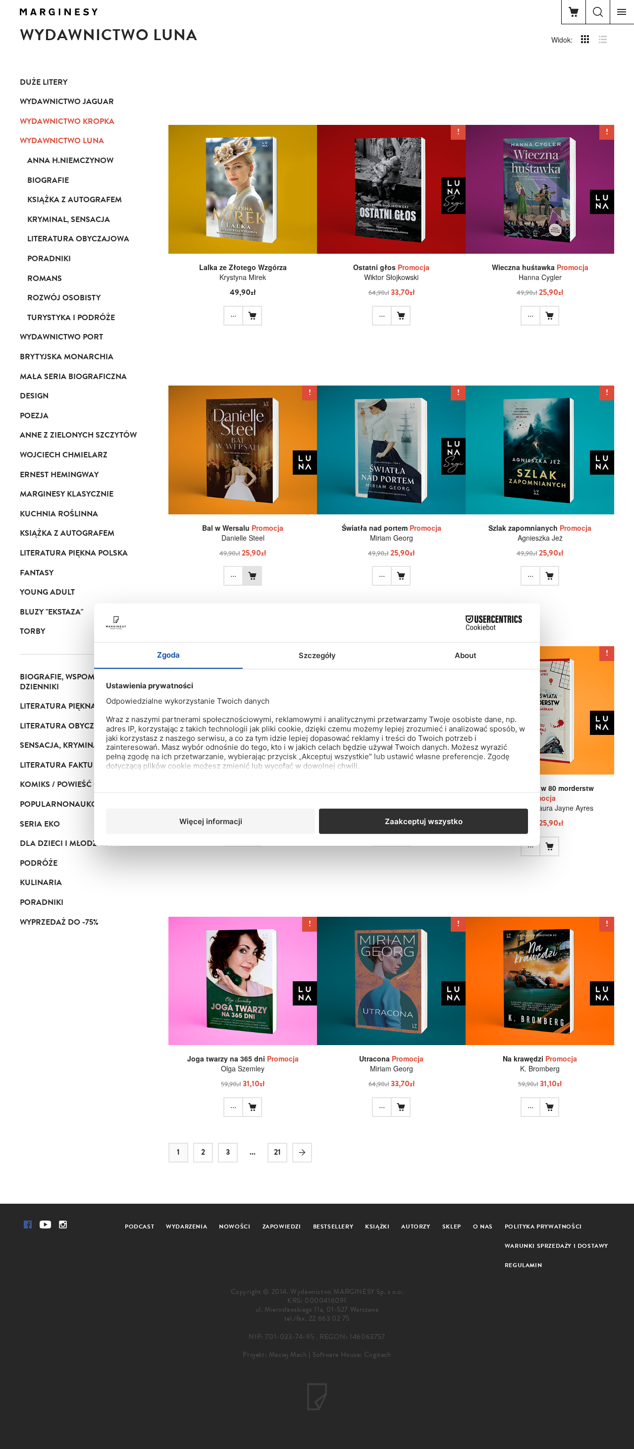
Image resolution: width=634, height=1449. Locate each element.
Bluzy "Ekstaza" (51, 612)
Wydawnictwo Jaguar (67, 102)
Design (34, 396)
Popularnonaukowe (64, 804)
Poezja (34, 416)
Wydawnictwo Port (61, 337)
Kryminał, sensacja (68, 219)
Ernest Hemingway (59, 475)
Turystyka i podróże (71, 318)
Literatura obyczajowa (78, 239)
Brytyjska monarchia (66, 357)
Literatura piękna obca (70, 706)
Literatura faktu (56, 765)
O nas (483, 1226)
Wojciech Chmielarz (63, 455)
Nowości (234, 1226)
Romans (44, 278)
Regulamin (523, 1265)
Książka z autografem (74, 200)
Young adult (47, 592)
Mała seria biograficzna (73, 377)
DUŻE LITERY (43, 82)
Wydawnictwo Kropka (67, 121)
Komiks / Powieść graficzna (79, 784)
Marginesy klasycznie (66, 494)
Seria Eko (40, 824)
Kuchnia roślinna (59, 514)
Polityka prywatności (543, 1226)
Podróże (38, 863)
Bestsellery (333, 1226)
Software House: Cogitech (352, 1354)
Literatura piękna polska (74, 553)
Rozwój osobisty (64, 298)
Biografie (48, 180)
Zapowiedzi (282, 1226)
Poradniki (49, 259)
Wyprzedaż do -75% (59, 922)
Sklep (451, 1226)
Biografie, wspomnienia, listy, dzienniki (83, 682)
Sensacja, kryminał (61, 745)
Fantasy (36, 573)
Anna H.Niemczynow (70, 161)
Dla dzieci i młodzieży (66, 843)
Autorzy (415, 1226)
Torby (32, 631)
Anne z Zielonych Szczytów (78, 435)
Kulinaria (41, 883)
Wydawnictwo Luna (62, 141)
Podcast (139, 1226)
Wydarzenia (186, 1226)
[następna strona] (302, 1153)
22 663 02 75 (329, 1318)
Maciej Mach (288, 1354)
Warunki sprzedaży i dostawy (556, 1245)
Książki (377, 1226)
